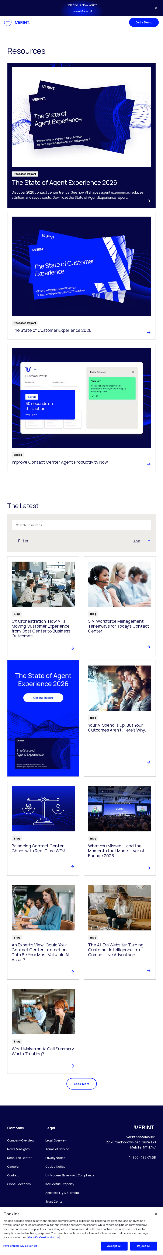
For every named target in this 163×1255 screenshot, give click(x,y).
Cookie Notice (55, 1166)
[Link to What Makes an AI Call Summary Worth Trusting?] (43, 1029)
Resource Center (19, 1158)
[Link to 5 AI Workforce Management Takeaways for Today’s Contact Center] (120, 606)
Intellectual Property (59, 1184)
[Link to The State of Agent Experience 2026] (81, 135)
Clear (136, 541)
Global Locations (19, 1184)
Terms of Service (57, 1149)
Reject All (143, 1246)
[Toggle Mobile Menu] (7, 22)
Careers (13, 1166)
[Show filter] (149, 541)
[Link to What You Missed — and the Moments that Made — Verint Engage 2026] (120, 828)
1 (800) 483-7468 (142, 1157)
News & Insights (18, 1149)
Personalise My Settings (20, 1246)
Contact (13, 1175)
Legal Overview (56, 1140)
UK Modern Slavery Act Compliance (69, 1175)
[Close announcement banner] (156, 8)
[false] (156, 1214)
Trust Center (54, 1201)
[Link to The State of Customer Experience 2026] (81, 275)
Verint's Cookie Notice (43, 1237)
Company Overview (20, 1140)
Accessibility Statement (62, 1193)
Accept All (114, 1246)
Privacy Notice (55, 1158)
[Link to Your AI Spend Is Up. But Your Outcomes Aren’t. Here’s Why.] (120, 718)
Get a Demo (143, 22)
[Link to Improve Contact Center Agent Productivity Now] (81, 407)
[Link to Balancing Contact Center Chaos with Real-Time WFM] (43, 828)
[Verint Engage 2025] (43, 718)
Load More (81, 1083)
